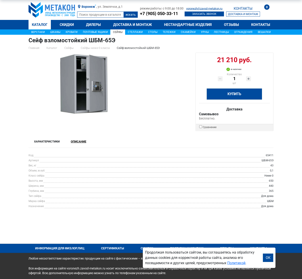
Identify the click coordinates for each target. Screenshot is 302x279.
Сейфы (117, 32)
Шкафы (55, 32)
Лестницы (221, 32)
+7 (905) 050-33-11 (159, 13)
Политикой (236, 263)
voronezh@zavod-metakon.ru (204, 8)
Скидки (67, 25)
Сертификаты (112, 248)
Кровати (72, 32)
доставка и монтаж (243, 14)
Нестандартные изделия (188, 25)
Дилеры (93, 25)
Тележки (169, 32)
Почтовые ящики (95, 32)
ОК (268, 258)
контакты (243, 8)
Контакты (260, 25)
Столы (152, 32)
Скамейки (188, 32)
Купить (234, 94)
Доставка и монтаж (132, 25)
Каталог (40, 25)
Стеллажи (135, 32)
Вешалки (264, 32)
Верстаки (38, 32)
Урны (205, 32)
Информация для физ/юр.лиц (59, 248)
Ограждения (243, 32)
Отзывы (231, 25)
